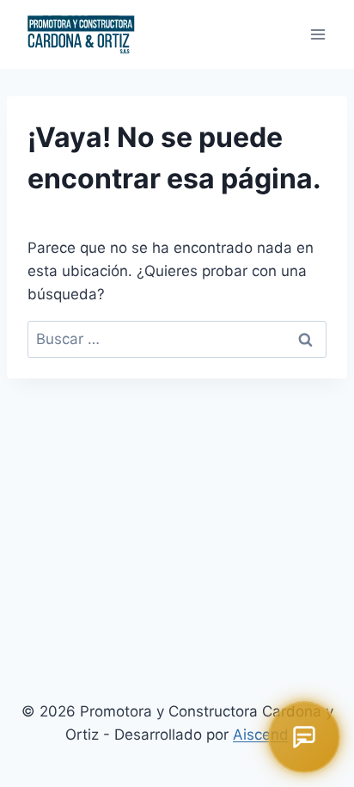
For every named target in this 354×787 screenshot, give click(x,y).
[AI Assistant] (304, 737)
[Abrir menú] (317, 34)
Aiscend (261, 734)
